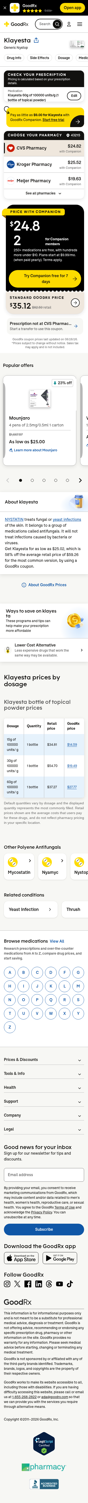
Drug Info (14, 58)
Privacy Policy (41, 1212)
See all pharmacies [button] (40, 193)
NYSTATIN (14, 519)
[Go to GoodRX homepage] (16, 24)
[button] (5, 8)
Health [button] (10, 1087)
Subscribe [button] (59, 1231)
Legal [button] (9, 1129)
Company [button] (12, 1115)
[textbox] (44, 1175)
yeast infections (67, 519)
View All (57, 941)
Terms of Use (65, 1207)
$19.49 (72, 766)
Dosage (64, 58)
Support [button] (11, 1101)
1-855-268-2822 (24, 1397)
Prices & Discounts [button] (21, 1059)
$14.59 (72, 744)
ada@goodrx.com (54, 1397)
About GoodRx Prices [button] (47, 584)
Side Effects (39, 58)
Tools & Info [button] (14, 1073)
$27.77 (72, 787)
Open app (72, 7)
